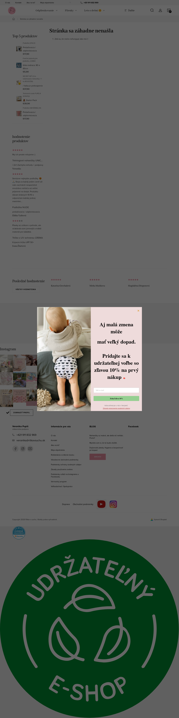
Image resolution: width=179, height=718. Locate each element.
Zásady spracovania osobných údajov (116, 408)
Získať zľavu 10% (116, 398)
